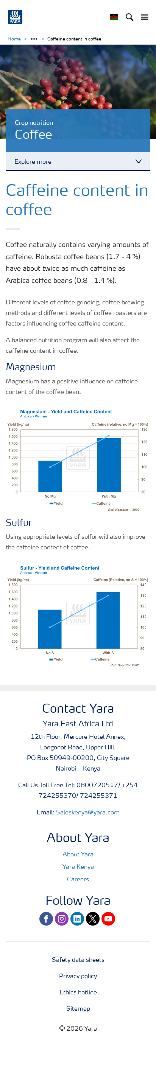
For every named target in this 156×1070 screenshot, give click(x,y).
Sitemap (78, 1009)
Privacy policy (78, 977)
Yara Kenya (78, 867)
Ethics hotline (78, 993)
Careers (78, 880)
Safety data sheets (78, 960)
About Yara (78, 855)
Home (14, 39)
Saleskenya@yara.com (88, 813)
